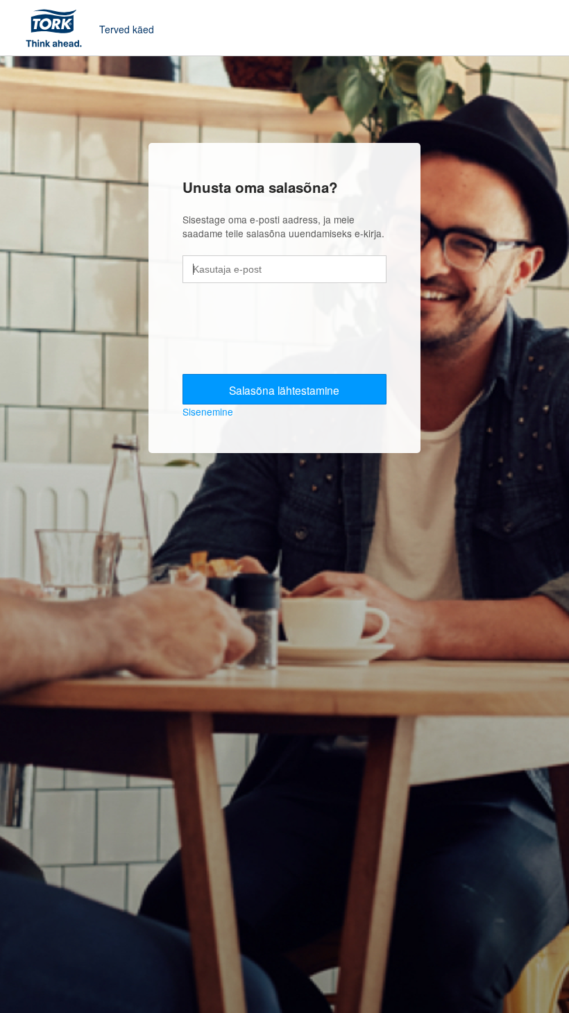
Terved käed (126, 29)
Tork (58, 28)
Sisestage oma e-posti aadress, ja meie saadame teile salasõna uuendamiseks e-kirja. (283, 226)
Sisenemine (207, 411)
